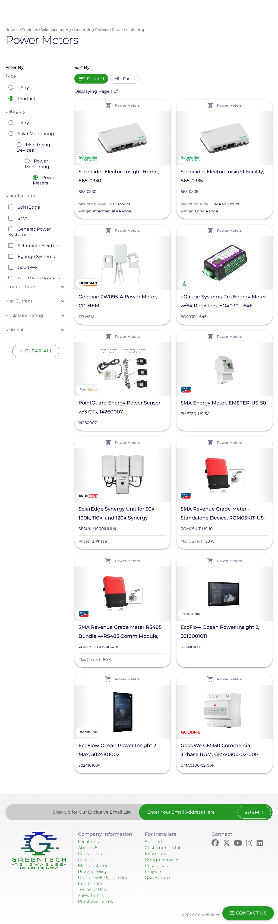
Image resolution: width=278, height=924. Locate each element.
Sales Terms (91, 895)
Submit (254, 812)
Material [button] (14, 329)
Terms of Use (92, 889)
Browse (12, 29)
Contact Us (90, 853)
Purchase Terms (95, 901)
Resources (156, 865)
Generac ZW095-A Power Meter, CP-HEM (117, 301)
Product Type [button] (20, 286)
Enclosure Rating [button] (24, 315)
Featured (95, 78)
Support (154, 841)
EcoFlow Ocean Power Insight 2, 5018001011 (220, 631)
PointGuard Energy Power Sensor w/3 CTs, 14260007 (119, 407)
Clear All (39, 350)
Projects (153, 871)
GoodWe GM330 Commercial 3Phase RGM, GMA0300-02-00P (219, 750)
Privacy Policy (92, 871)
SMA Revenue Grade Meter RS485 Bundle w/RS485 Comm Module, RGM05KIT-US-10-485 (120, 632)
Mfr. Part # (124, 78)
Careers (86, 859)
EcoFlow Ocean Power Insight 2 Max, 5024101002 (117, 750)
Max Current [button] (19, 301)
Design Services (162, 859)
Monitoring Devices (91, 29)
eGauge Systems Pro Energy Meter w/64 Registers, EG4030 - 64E (223, 301)
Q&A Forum (157, 877)
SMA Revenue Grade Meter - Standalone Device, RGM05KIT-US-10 (223, 514)
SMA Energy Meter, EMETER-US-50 (223, 403)
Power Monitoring (128, 29)
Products (30, 29)
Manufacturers (94, 865)
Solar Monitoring (56, 29)
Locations (88, 841)
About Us (88, 847)
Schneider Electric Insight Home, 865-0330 (118, 176)
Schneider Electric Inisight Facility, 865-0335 (222, 176)
